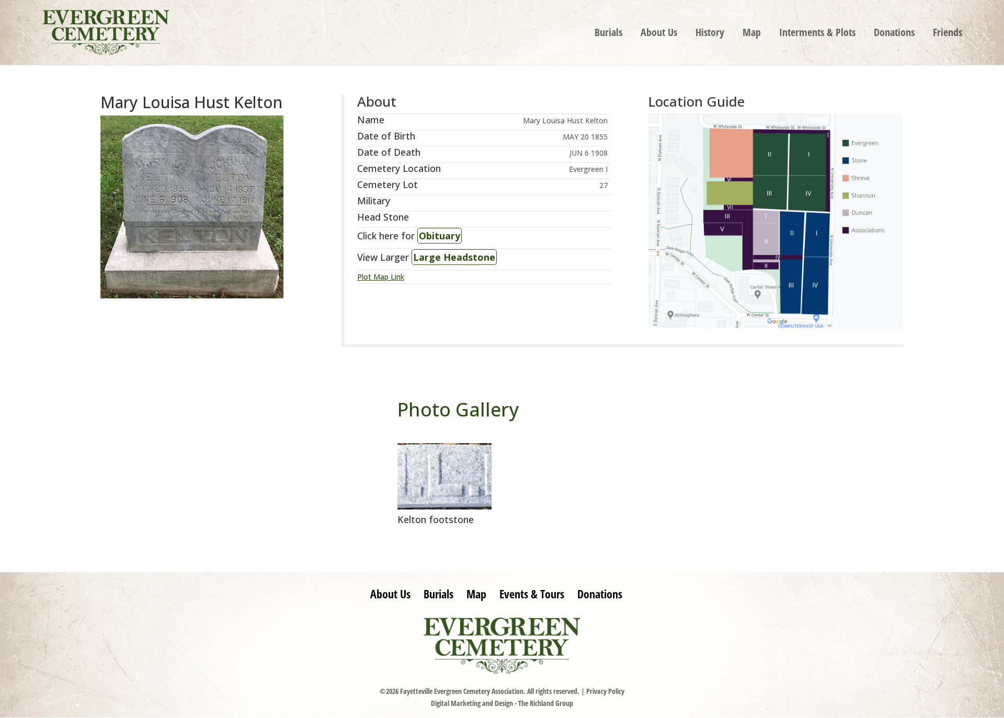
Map (752, 34)
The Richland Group (545, 703)
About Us (659, 34)
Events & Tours (531, 593)
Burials (608, 34)
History (709, 34)
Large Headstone (454, 257)
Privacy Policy (605, 691)
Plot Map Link (380, 277)
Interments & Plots (817, 34)
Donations (894, 34)
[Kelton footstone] (444, 507)
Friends (947, 34)
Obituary (439, 235)
